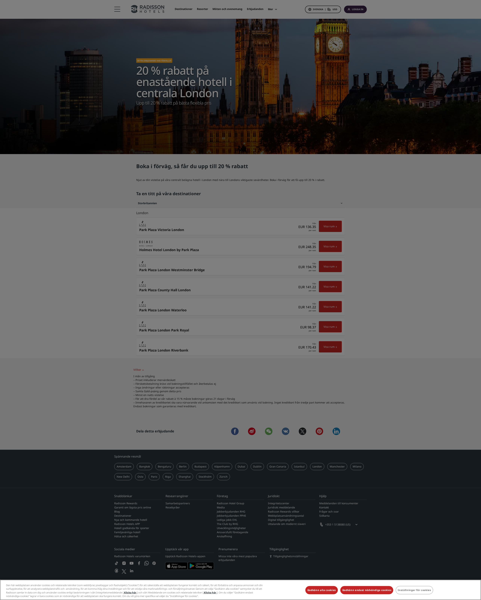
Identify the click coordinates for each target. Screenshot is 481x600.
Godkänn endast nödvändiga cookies (366, 590)
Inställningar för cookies (414, 590)
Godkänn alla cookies (321, 590)
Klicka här (130, 592)
